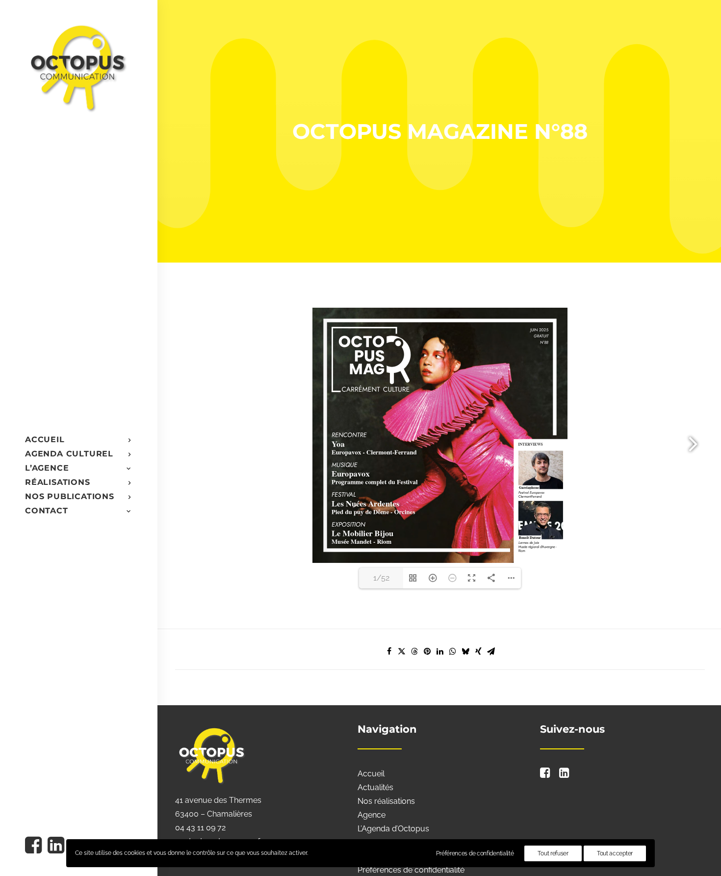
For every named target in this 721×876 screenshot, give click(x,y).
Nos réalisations (386, 801)
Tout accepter (615, 853)
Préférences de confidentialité (411, 870)
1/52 (381, 578)
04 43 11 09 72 (200, 827)
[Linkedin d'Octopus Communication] (55, 846)
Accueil (371, 773)
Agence (372, 815)
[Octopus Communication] (78, 67)
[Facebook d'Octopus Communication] (35, 846)
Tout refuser (553, 853)
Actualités (375, 787)
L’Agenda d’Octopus (393, 828)
